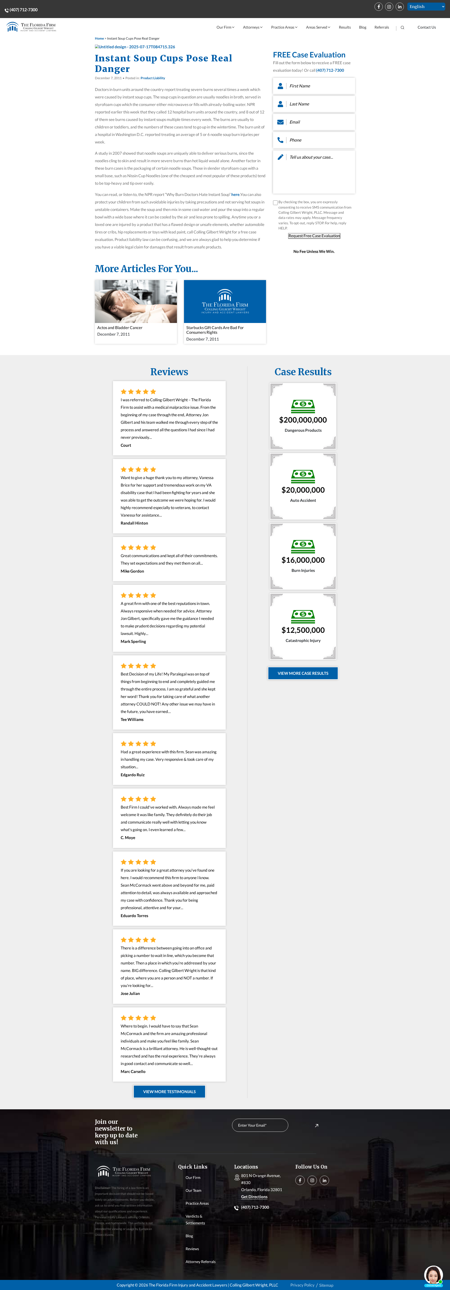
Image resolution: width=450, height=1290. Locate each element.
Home (99, 38)
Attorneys (251, 27)
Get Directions (254, 1196)
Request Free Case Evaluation (314, 235)
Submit (306, 1125)
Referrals (382, 27)
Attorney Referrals (201, 1261)
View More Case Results (303, 673)
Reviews (192, 1248)
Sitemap (326, 1285)
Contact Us (427, 27)
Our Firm (224, 27)
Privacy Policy (302, 1284)
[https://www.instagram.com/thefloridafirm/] (389, 7)
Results (345, 27)
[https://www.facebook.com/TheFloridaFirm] (379, 7)
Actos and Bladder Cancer (119, 327)
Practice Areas (282, 27)
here (235, 194)
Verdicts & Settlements (195, 1219)
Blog (362, 27)
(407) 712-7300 (23, 9)
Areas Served (316, 27)
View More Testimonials (169, 1091)
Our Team (193, 1190)
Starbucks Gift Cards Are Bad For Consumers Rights (215, 330)
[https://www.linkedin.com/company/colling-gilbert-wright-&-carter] (400, 7)
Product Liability (153, 78)
